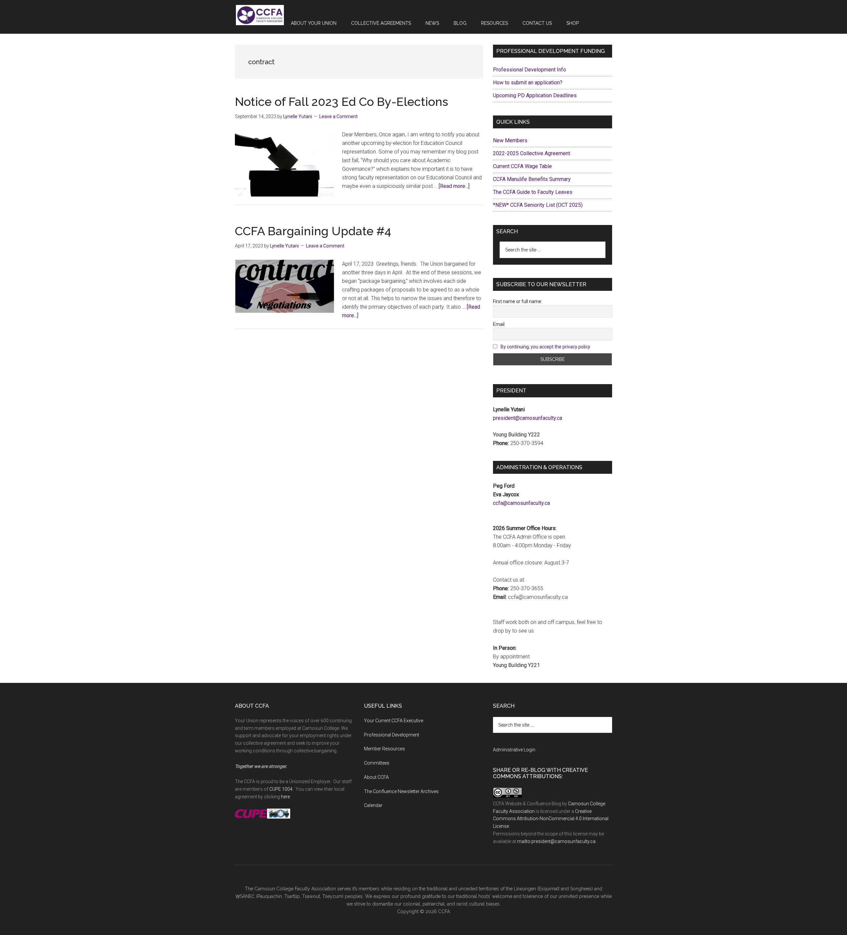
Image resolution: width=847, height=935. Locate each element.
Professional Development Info (529, 70)
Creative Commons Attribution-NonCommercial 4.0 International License (550, 819)
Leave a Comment (338, 116)
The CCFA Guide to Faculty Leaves (532, 192)
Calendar (373, 805)
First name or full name (517, 301)
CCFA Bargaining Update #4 (314, 231)
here (285, 796)
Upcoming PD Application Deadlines (535, 95)
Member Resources (384, 748)
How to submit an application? (527, 82)
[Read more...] (454, 186)
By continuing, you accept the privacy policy (545, 346)
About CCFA (376, 777)
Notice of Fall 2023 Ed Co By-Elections (341, 102)
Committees (376, 763)
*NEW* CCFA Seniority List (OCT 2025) (538, 205)
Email (499, 324)
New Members (510, 140)
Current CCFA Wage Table (522, 166)
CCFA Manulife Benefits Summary (532, 179)
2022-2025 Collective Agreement (531, 153)
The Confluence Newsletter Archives (401, 791)
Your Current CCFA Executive (393, 720)
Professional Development (391, 734)
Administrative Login (514, 749)
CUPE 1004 (280, 789)
